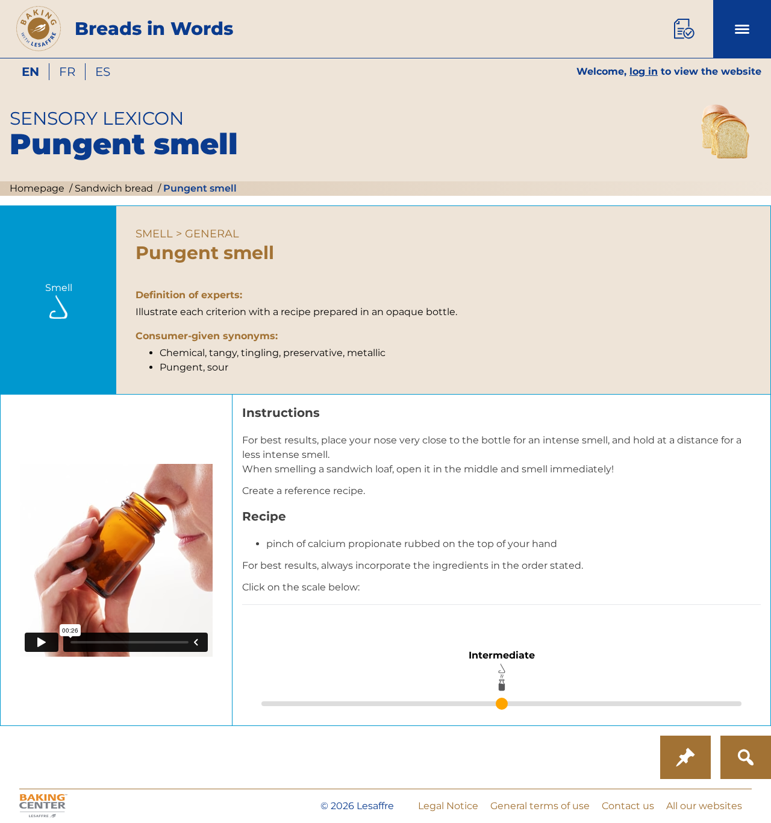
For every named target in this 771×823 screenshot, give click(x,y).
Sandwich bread (112, 188)
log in (643, 71)
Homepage (37, 188)
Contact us (628, 806)
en (30, 71)
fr (67, 71)
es (102, 71)
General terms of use (540, 806)
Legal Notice (448, 806)
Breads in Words (154, 28)
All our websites (704, 806)
